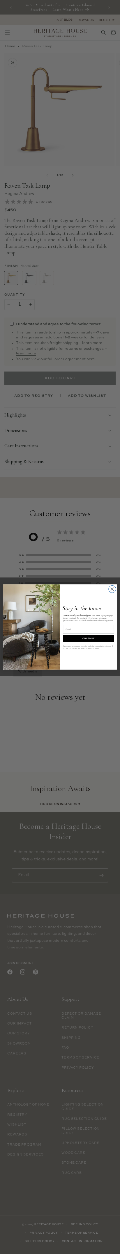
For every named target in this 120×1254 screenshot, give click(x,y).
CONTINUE (88, 638)
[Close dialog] (112, 589)
